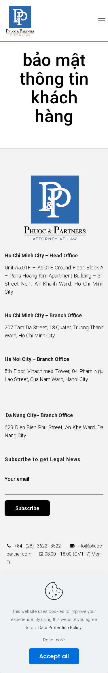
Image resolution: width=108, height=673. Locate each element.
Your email (17, 479)
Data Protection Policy (59, 627)
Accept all (54, 656)
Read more (54, 639)
